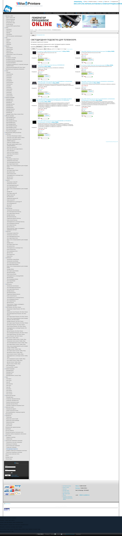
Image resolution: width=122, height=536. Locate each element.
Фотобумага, (97, 4)
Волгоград (78, 488)
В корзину (41, 59)
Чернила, (88, 4)
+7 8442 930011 (40, 534)
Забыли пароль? (14, 475)
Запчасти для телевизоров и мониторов (44, 29)
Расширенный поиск (41, 34)
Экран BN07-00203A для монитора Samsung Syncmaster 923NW (95, 51)
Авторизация (78, 534)
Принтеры (78, 1)
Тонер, (104, 4)
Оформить (67, 534)
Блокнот (52, 534)
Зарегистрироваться (15, 476)
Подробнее (47, 59)
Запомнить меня (8, 472)
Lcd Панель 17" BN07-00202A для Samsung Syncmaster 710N (50, 51)
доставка (41, 55)
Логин (6, 465)
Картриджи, (111, 4)
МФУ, (75, 4)
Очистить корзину (71, 534)
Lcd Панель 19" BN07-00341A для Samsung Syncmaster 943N (94, 65)
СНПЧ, (79, 4)
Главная (36, 29)
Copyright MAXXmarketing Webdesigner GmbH (112, 141)
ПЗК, (83, 4)
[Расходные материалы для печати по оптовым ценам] (28, 3)
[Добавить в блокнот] (39, 62)
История (47, 534)
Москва (77, 485)
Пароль (6, 469)
